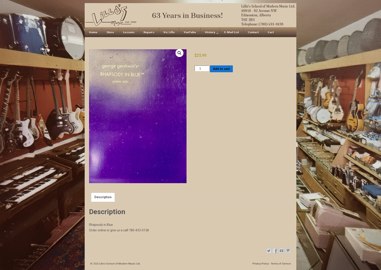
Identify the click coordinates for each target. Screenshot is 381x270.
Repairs (149, 32)
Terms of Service (281, 263)
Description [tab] (103, 197)
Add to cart (221, 68)
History (210, 32)
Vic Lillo (169, 32)
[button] (179, 53)
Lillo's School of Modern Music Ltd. (119, 263)
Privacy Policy (260, 263)
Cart (271, 32)
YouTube (190, 32)
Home (93, 32)
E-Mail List (231, 32)
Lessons (128, 32)
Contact (253, 32)
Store (110, 32)
